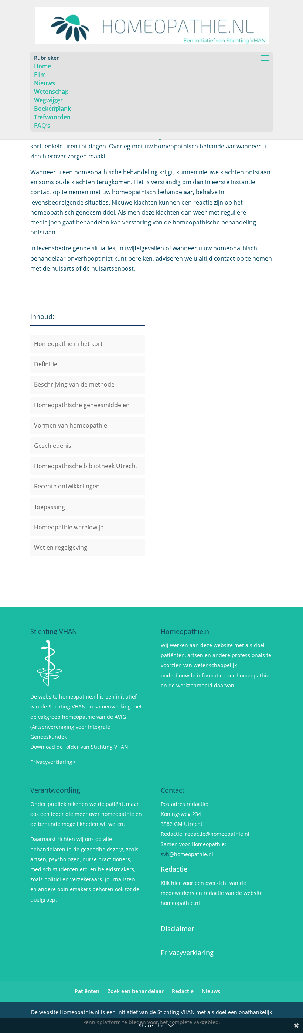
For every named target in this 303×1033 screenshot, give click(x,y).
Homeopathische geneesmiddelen (82, 405)
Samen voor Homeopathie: (193, 844)
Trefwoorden (52, 117)
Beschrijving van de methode (74, 384)
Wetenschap (51, 91)
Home (42, 66)
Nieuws (44, 83)
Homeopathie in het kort (68, 344)
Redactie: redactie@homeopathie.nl (205, 833)
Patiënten (87, 991)
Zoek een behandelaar (136, 991)
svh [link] (165, 854)
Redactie (174, 869)
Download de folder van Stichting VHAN (79, 746)
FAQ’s (42, 125)
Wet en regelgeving (60, 547)
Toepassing (49, 507)
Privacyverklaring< (52, 761)
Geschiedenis (52, 446)
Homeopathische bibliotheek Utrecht (85, 466)
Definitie (45, 364)
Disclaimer (177, 928)
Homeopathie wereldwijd (69, 527)
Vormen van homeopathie (70, 425)
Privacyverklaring (187, 952)
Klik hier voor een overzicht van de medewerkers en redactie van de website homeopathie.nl (212, 892)
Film (40, 75)
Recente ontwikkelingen (67, 486)
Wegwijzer (48, 100)
